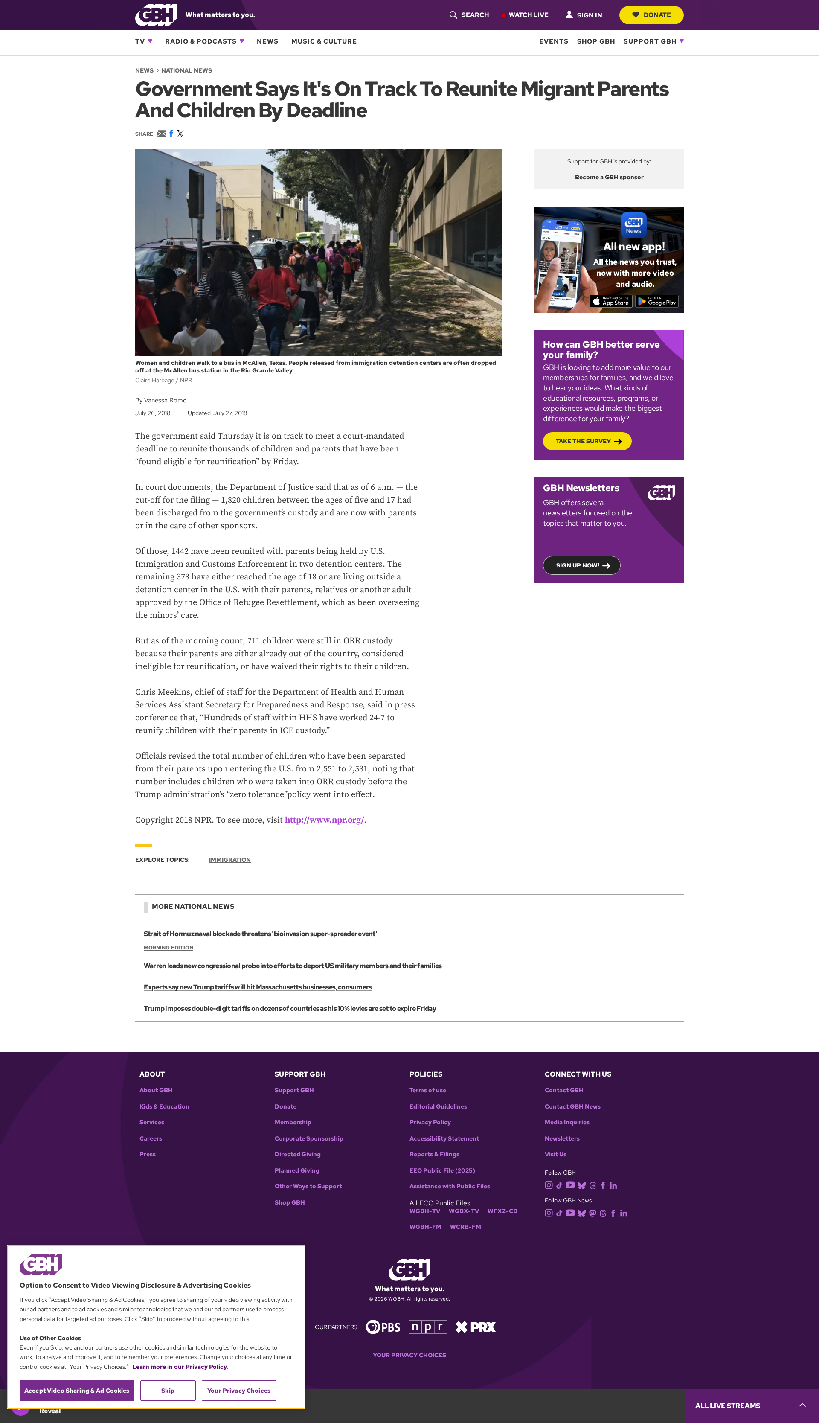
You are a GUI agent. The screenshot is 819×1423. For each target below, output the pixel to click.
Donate (657, 14)
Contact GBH (564, 1090)
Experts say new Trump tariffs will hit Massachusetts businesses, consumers (258, 987)
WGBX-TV (464, 1211)
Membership (293, 1122)
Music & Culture (324, 41)
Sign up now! (577, 565)
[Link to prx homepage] (476, 1326)
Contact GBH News (573, 1106)
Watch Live (529, 14)
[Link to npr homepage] (428, 1326)
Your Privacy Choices (409, 1355)
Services (151, 1122)
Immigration (230, 860)
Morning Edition (168, 947)
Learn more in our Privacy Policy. (180, 1367)
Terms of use (428, 1090)
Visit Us (555, 1154)
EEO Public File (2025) (442, 1170)
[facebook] (603, 1184)
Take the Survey (583, 441)
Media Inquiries (567, 1122)
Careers (150, 1138)
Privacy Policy (430, 1122)
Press (147, 1154)
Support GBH (650, 41)
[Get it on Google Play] (657, 301)
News (268, 41)
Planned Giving (297, 1170)
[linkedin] (613, 1184)
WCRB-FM (465, 1227)
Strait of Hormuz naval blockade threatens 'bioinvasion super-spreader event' (260, 933)
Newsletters (562, 1138)
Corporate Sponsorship (309, 1138)
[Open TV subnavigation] (150, 41)
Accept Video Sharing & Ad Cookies (77, 1390)
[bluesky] (582, 1184)
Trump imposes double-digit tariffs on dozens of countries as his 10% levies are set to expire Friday (290, 1008)
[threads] (592, 1184)
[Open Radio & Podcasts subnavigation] (242, 41)
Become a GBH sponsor (609, 177)
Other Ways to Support (308, 1186)
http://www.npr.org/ (324, 820)
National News (186, 70)
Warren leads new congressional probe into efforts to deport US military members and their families (292, 965)
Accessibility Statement (444, 1138)
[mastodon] (592, 1212)
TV (140, 41)
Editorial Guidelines (438, 1106)
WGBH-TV (425, 1211)
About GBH (156, 1090)
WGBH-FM (425, 1227)
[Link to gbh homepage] (156, 14)
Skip (167, 1390)
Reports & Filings (434, 1154)
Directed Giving (298, 1154)
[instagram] (549, 1184)
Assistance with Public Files (450, 1186)
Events (554, 41)
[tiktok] (559, 1184)
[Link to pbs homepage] (383, 1326)
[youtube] (570, 1184)
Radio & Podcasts (201, 41)
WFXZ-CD (503, 1211)
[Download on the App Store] (611, 301)
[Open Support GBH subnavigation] (682, 41)
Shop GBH (596, 41)
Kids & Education (164, 1106)
